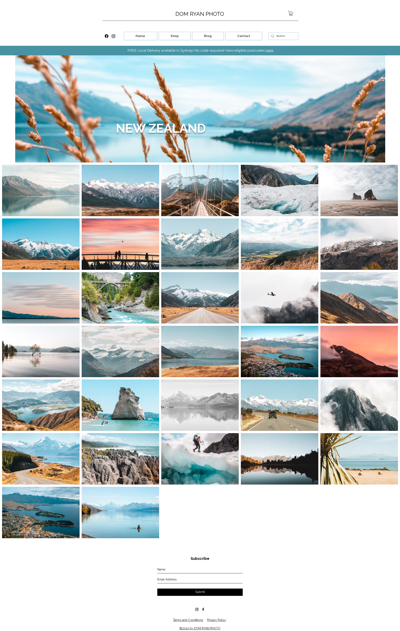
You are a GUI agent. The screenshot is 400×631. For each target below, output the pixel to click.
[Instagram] (113, 36)
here (269, 50)
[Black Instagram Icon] (197, 609)
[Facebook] (106, 36)
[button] (291, 13)
